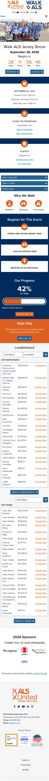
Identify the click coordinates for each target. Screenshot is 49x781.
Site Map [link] (26, 770)
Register (10, 71)
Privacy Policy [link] (25, 765)
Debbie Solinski (6, 410)
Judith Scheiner (6, 483)
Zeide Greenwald (7, 612)
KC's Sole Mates (7, 526)
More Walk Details (25, 133)
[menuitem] (24, 12)
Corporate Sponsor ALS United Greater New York (9, 369)
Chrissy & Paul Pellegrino (9, 442)
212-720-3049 (24, 163)
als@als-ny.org (14, 723)
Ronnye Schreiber (7, 463)
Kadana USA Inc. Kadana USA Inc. (8, 380)
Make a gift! (23, 314)
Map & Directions (24, 129)
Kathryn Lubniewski (7, 452)
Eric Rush (7, 393)
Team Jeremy (9, 593)
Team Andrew (9, 574)
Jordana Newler (40, 673)
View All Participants (23, 492)
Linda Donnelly (6, 476)
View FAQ (23, 338)
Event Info (8, 188)
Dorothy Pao (8, 415)
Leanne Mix (8, 436)
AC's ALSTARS (9, 589)
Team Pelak (8, 538)
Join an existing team (24, 251)
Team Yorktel (8, 560)
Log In (32, 12)
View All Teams (23, 620)
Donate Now (40, 365)
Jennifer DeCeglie (7, 403)
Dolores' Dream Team (8, 544)
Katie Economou (7, 420)
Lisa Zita (6, 425)
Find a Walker (9, 177)
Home (14, 12)
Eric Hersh (7, 447)
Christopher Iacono (8, 431)
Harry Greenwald (7, 469)
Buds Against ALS (8, 580)
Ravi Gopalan (8, 397)
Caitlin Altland (9, 457)
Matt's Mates (8, 549)
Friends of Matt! (7, 533)
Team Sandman (7, 554)
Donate (23, 12)
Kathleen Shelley (6, 388)
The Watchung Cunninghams (9, 598)
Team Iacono (8, 570)
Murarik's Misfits (6, 605)
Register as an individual (24, 267)
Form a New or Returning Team (24, 233)
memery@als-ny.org (24, 159)
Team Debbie (8, 521)
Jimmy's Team (9, 585)
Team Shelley (8, 517)
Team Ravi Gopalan (7, 512)
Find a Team (8, 183)
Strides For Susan (7, 565)
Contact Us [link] (26, 760)
